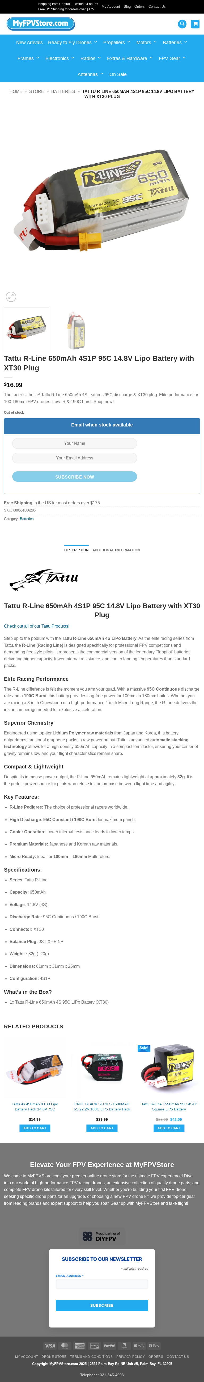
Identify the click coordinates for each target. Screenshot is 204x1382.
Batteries (172, 42)
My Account (111, 7)
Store (36, 91)
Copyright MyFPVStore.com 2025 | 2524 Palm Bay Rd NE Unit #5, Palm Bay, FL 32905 (102, 1364)
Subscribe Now (74, 477)
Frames (26, 58)
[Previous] (14, 205)
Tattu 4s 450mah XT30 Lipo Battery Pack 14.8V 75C (35, 1106)
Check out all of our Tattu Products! (36, 626)
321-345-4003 (112, 1375)
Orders (139, 7)
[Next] (189, 205)
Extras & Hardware (127, 58)
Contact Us (157, 7)
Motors (144, 42)
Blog (127, 7)
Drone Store (54, 1357)
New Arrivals (29, 42)
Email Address (70, 1276)
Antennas (88, 74)
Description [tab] (76, 550)
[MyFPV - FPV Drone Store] (41, 24)
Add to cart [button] (34, 1128)
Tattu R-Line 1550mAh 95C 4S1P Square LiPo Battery (169, 1106)
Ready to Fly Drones (70, 42)
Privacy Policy (130, 1357)
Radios (87, 58)
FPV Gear (169, 58)
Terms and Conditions (91, 1357)
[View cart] (195, 24)
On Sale (118, 74)
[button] (182, 24)
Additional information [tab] (116, 550)
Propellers (114, 42)
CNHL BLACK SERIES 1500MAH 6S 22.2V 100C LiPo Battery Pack (102, 1106)
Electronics (57, 58)
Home (16, 91)
